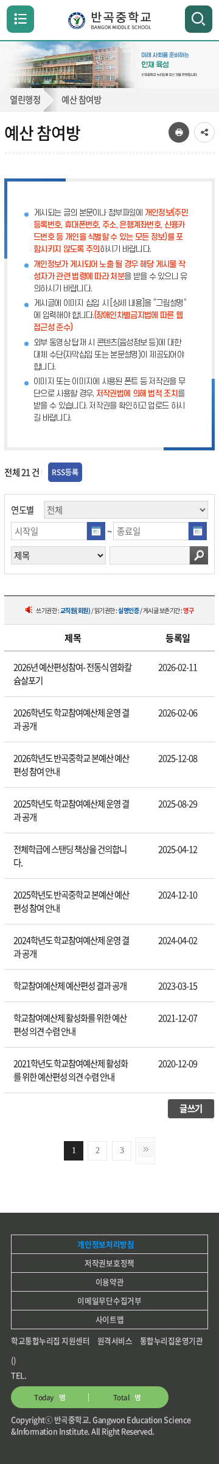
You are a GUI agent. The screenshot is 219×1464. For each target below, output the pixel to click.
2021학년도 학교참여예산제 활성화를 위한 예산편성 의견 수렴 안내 (70, 1070)
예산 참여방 (81, 99)
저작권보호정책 (109, 1263)
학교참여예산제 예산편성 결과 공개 (70, 985)
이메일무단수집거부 (109, 1300)
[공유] (204, 132)
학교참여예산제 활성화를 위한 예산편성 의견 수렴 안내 (70, 1024)
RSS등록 (65, 472)
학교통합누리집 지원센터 (50, 1340)
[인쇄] (179, 132)
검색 (199, 555)
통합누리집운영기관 (171, 1340)
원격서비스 (115, 1340)
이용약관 (110, 1281)
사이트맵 (110, 1319)
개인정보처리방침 (105, 1244)
